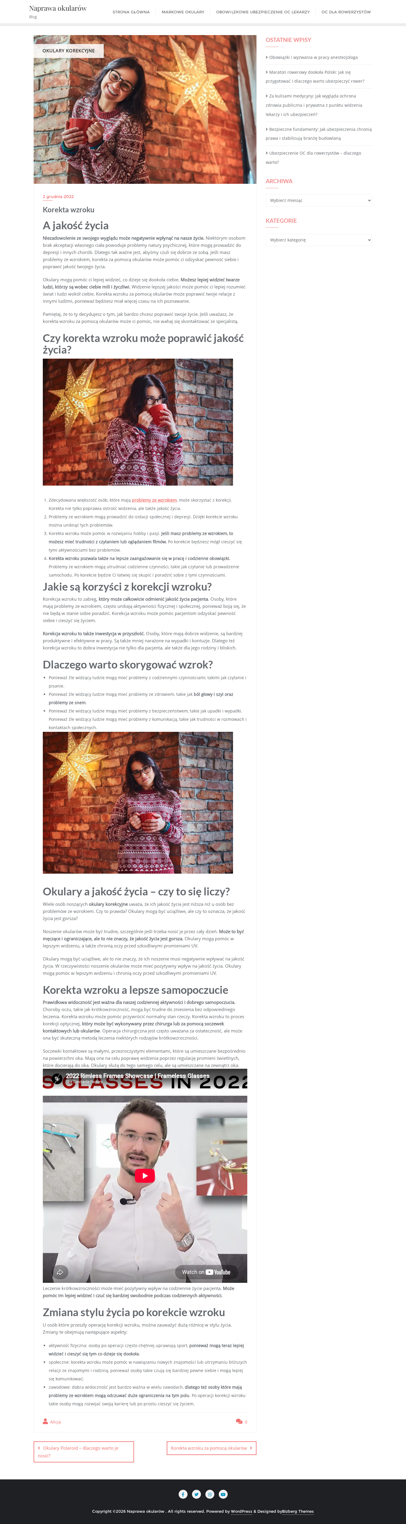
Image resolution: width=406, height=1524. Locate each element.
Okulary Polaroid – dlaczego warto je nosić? (78, 1451)
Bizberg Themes (298, 1511)
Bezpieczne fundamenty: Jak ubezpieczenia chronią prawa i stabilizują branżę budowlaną (319, 133)
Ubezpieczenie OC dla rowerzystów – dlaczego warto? (313, 157)
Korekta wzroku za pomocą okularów (209, 1448)
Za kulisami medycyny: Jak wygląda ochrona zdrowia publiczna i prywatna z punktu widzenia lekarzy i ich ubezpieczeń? (314, 105)
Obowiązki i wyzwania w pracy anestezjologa (313, 57)
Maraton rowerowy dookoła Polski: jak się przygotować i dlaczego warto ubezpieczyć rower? (315, 76)
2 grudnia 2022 (58, 196)
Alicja (55, 1422)
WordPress (241, 1511)
